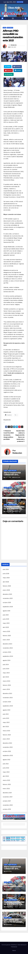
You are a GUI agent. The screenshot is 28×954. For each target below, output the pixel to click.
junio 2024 (6, 668)
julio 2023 (6, 714)
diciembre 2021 (7, 792)
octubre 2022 (7, 751)
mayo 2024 (6, 673)
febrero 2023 (7, 735)
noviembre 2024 (8, 648)
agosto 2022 (6, 759)
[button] (22, 18)
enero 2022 (6, 788)
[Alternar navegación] (13, 18)
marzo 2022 (6, 780)
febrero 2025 (7, 635)
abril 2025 (6, 627)
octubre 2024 (7, 652)
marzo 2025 (6, 631)
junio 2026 (6, 573)
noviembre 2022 (8, 747)
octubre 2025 (7, 602)
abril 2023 (6, 726)
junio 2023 (6, 718)
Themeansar (14, 946)
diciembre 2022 (7, 743)
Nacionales (10, 27)
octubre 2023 (7, 701)
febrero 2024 (7, 685)
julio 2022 (6, 764)
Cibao (9, 487)
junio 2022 (6, 768)
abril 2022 (6, 776)
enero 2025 (6, 639)
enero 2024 (6, 689)
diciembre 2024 (7, 644)
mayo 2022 (6, 772)
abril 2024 (6, 677)
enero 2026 (6, 590)
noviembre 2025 (8, 598)
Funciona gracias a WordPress (9, 944)
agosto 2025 (6, 611)
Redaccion (14, 45)
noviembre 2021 (7, 797)
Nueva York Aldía (12, 470)
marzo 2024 (6, 681)
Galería (14, 950)
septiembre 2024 (8, 656)
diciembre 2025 (7, 594)
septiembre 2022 (8, 755)
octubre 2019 (7, 809)
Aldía (4, 27)
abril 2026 (6, 582)
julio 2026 (6, 569)
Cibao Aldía (14, 7)
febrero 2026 (7, 586)
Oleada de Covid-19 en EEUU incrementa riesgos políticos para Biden (9, 435)
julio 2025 (6, 615)
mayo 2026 (6, 577)
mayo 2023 (6, 722)
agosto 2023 (6, 710)
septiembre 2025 (8, 606)
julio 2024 (6, 664)
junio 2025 (6, 619)
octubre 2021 (7, 801)
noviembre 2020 (8, 805)
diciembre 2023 (7, 693)
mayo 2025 (6, 623)
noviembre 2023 (8, 697)
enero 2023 (6, 739)
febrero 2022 (7, 784)
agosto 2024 (6, 660)
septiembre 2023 (8, 706)
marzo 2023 (6, 730)
